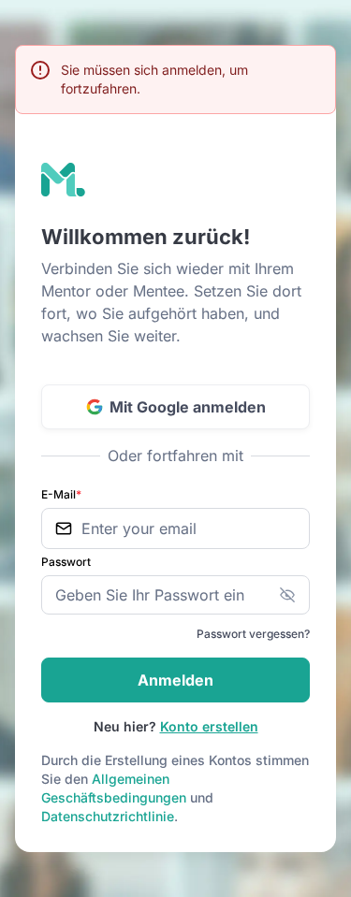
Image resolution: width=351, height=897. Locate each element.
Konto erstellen (209, 726)
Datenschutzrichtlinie (107, 816)
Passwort (66, 562)
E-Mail (61, 494)
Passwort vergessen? (253, 634)
